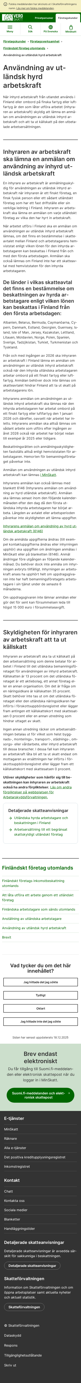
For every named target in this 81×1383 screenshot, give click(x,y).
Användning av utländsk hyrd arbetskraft (34, 928)
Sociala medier (15, 1210)
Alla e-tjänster (15, 1148)
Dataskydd (12, 1335)
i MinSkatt (48, 475)
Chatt (8, 1191)
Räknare (10, 1138)
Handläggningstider (19, 1228)
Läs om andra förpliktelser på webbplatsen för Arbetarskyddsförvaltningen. (37, 792)
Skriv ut (10, 1365)
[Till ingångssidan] (12, 17)
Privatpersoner (44, 17)
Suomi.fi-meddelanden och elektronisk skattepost (38, 1095)
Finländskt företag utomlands (24, 48)
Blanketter (12, 1219)
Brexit (6, 937)
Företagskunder (68, 17)
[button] (40, 982)
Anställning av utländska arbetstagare (31, 919)
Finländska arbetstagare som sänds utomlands (38, 909)
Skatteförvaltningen (24, 1307)
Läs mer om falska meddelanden (35, 8)
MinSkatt (11, 1129)
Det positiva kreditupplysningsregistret (34, 1157)
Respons (10, 1345)
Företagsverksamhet (44, 41)
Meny (10, 31)
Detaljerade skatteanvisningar (32, 1266)
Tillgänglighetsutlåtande (23, 1355)
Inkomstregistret (17, 1166)
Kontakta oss (14, 1201)
